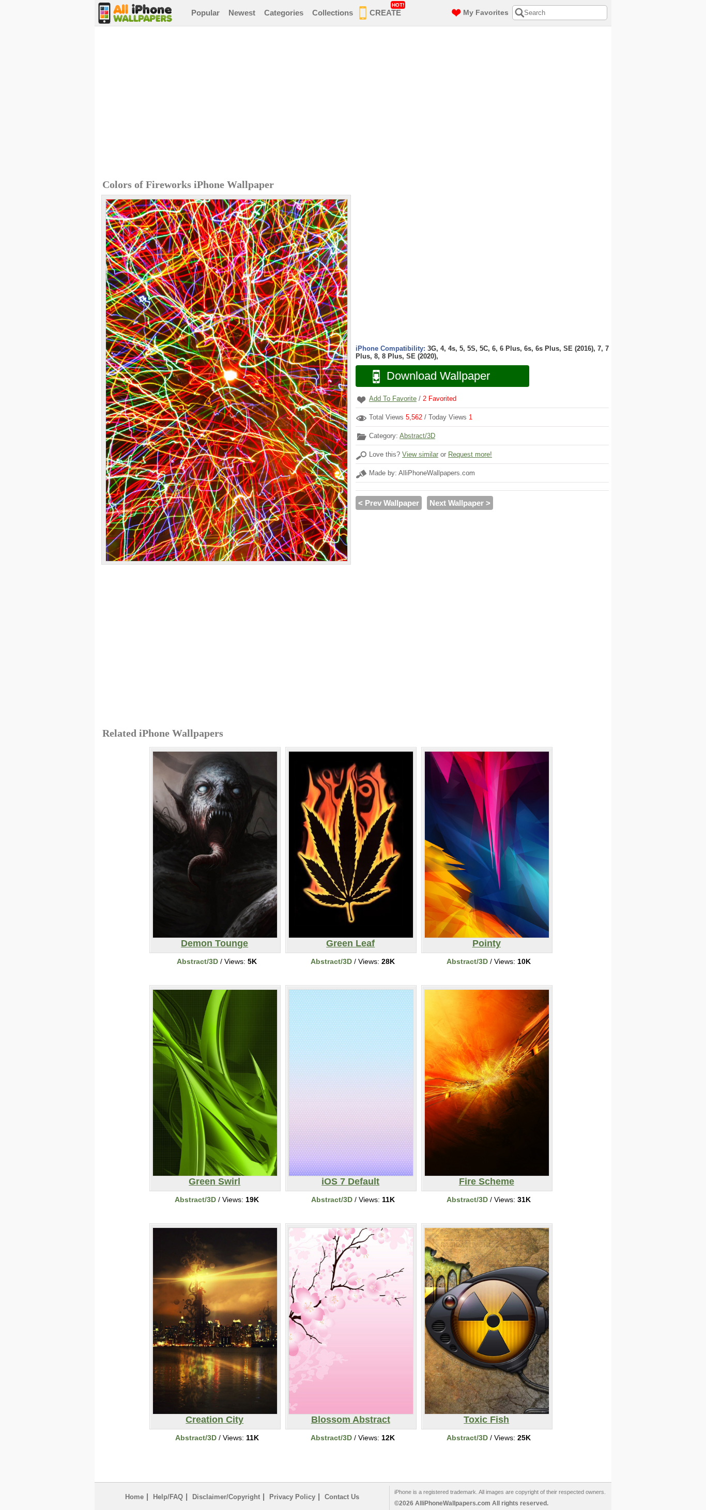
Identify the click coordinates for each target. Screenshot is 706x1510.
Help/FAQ (168, 1497)
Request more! (470, 454)
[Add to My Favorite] (361, 399)
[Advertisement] (355, 104)
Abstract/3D (417, 436)
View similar (420, 454)
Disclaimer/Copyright (226, 1497)
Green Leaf (350, 943)
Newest (241, 12)
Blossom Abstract (350, 1419)
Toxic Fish (486, 1419)
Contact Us (342, 1497)
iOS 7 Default (350, 1181)
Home (134, 1497)
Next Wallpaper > (459, 503)
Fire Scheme (486, 1181)
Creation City (214, 1419)
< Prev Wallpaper (388, 503)
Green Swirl (214, 1181)
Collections (332, 12)
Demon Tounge (214, 943)
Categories (283, 12)
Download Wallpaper (438, 375)
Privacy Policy (292, 1497)
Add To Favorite (393, 398)
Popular (205, 12)
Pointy (486, 943)
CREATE (387, 9)
